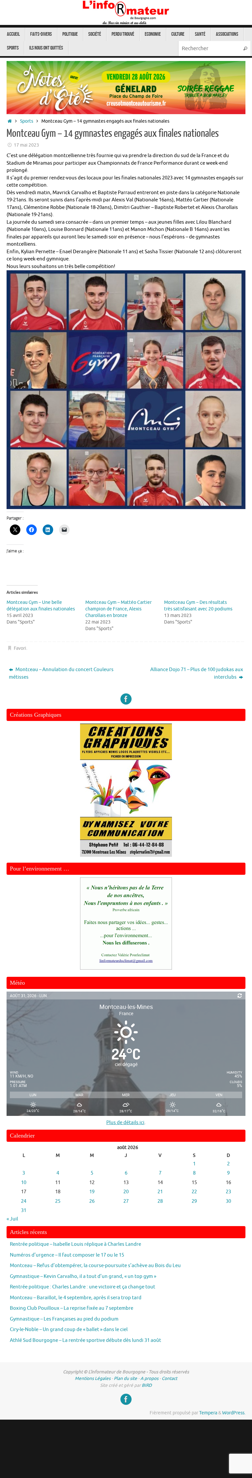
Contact (169, 1378)
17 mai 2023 (26, 145)
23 (228, 1192)
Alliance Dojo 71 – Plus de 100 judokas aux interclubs (196, 673)
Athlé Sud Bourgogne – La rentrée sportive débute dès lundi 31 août (85, 1340)
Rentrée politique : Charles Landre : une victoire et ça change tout (82, 1287)
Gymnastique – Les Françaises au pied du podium (64, 1319)
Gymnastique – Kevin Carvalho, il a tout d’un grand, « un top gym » (83, 1276)
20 (126, 1192)
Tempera (208, 1413)
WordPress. (233, 1413)
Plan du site (125, 1378)
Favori (20, 648)
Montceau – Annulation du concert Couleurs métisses (61, 673)
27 (126, 1201)
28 (160, 1201)
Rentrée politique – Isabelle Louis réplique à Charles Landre (75, 1244)
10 (23, 1183)
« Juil (12, 1219)
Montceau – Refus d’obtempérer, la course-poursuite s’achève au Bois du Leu (95, 1265)
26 (91, 1201)
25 (57, 1201)
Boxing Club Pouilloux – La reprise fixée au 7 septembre (71, 1308)
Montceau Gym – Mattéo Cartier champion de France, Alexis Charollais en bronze (118, 609)
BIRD (147, 1385)
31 (23, 1210)
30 (228, 1201)
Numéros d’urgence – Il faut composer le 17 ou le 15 (67, 1255)
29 (194, 1201)
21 (160, 1192)
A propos (149, 1378)
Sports (26, 121)
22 (194, 1192)
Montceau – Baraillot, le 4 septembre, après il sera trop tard (75, 1298)
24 (23, 1201)
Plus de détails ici (125, 1122)
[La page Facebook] (126, 699)
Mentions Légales (93, 1378)
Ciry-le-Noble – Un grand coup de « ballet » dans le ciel (69, 1329)
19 (91, 1192)
